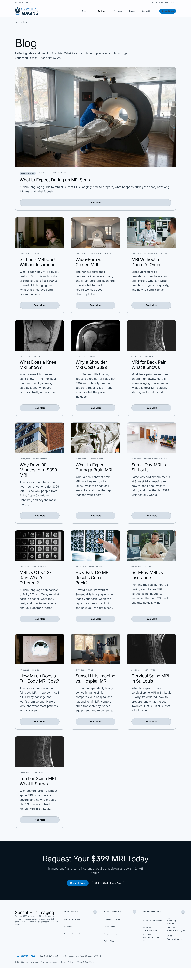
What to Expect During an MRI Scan (55, 180)
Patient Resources (119, 912)
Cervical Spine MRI (72, 934)
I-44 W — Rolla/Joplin (152, 921)
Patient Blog (109, 941)
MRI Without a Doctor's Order (146, 262)
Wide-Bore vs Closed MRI (89, 262)
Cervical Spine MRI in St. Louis (150, 678)
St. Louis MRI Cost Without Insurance (38, 262)
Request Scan (168, 11)
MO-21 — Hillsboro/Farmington (176, 929)
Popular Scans (80, 912)
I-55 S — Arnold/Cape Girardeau (172, 921)
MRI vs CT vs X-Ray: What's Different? (35, 577)
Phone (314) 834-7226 (25, 956)
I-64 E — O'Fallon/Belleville (150, 929)
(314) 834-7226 (23, 2)
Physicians (118, 11)
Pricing (132, 11)
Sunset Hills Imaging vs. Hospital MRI (95, 678)
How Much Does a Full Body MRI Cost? (39, 678)
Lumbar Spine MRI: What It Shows (38, 781)
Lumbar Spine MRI (72, 919)
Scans (85, 11)
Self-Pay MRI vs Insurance (147, 575)
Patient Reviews (110, 934)
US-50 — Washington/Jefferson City (152, 937)
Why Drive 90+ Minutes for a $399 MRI (38, 470)
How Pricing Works (112, 919)
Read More (95, 202)
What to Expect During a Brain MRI (94, 467)
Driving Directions (163, 912)
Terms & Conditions (85, 962)
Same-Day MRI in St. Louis (148, 467)
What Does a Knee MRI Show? (38, 364)
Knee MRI (68, 927)
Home (17, 22)
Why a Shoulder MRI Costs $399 (91, 364)
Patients (102, 11)
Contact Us (146, 11)
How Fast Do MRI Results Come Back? (92, 577)
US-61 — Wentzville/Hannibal (175, 937)
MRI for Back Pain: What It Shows (149, 364)
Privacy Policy (67, 962)
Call (108, 883)
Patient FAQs (109, 927)
